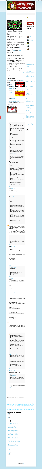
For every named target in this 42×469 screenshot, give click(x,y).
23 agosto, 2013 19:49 (13, 384)
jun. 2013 (9, 449)
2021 (8, 414)
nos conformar (22, 80)
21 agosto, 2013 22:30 (14, 267)
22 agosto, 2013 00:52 (13, 370)
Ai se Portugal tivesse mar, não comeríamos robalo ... (13, 423)
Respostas (10, 266)
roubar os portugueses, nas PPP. (17, 90)
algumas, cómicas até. (21, 78)
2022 (8, 413)
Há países (14, 50)
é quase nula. (20, 50)
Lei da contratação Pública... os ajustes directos (14, 101)
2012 (8, 454)
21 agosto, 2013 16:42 (13, 246)
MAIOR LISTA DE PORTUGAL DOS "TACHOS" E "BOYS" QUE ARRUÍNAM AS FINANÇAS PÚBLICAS (30, 125)
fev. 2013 (9, 452)
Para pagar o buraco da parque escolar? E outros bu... (13, 444)
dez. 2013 (9, 419)
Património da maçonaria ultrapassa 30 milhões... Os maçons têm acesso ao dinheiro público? (32, 40)
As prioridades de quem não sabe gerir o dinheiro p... (13, 434)
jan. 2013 (9, 453)
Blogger (23, 463)
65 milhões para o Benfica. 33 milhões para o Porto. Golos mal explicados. (32, 45)
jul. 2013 (9, 448)
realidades (10, 80)
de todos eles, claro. (16, 75)
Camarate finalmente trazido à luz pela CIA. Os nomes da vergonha (32, 36)
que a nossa (17, 80)
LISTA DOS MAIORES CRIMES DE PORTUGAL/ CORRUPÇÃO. (30, 123)
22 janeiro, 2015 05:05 (14, 375)
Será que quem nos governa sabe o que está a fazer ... (13, 437)
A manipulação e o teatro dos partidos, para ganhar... (13, 426)
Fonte (10, 67)
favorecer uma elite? (14, 100)
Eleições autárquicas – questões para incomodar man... (13, 440)
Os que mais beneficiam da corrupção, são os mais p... (13, 447)
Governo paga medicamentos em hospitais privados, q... (13, 430)
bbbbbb (9, 370)
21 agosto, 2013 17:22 (13, 278)
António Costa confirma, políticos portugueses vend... (13, 438)
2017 (8, 416)
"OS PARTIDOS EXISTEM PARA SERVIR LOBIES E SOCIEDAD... (14, 441)
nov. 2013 (9, 420)
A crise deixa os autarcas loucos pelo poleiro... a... (12, 427)
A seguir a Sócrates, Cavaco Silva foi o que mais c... (13, 424)
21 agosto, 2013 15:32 (13, 188)
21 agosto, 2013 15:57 (15, 196)
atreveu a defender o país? (14, 98)
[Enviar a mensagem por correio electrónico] (8, 113)
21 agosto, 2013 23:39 (13, 292)
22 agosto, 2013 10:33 (15, 354)
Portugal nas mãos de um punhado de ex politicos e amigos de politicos (32, 42)
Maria (11, 196)
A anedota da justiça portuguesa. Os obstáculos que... (13, 445)
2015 (8, 417)
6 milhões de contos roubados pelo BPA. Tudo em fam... (13, 433)
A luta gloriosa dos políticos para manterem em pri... (13, 431)
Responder (10, 186)
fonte (19, 47)
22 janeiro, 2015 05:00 (14, 153)
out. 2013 (9, 421)
